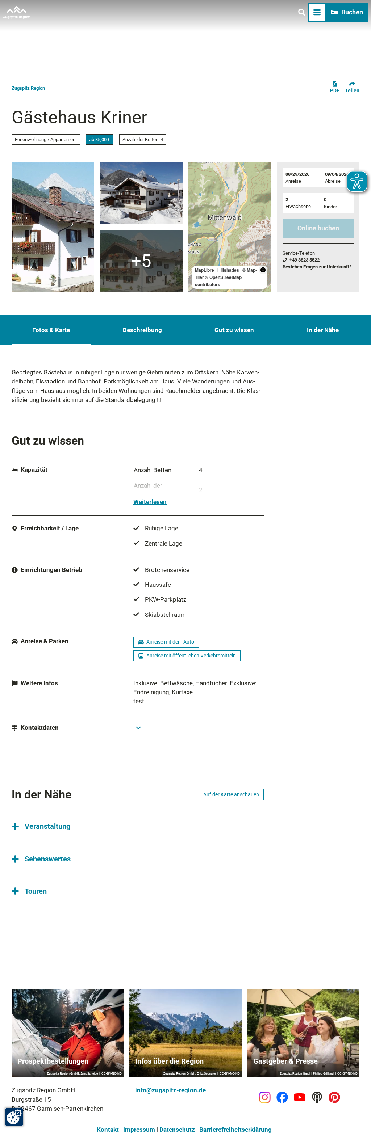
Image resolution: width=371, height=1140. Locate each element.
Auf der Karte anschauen (231, 794)
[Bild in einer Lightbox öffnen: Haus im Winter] (141, 193)
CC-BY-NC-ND (111, 1073)
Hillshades (228, 270)
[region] (229, 227)
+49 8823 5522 (304, 260)
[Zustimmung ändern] (14, 1117)
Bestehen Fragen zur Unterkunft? (317, 267)
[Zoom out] (197, 181)
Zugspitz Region (28, 88)
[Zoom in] (197, 171)
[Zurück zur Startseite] (16, 12)
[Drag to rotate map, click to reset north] (197, 192)
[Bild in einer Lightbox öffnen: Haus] (141, 261)
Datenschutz (177, 1129)
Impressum (139, 1129)
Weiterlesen (150, 501)
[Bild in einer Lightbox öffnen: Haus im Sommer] (53, 227)
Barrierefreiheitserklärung (235, 1129)
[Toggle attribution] (263, 270)
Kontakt (108, 1129)
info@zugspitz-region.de (170, 1090)
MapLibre (204, 270)
